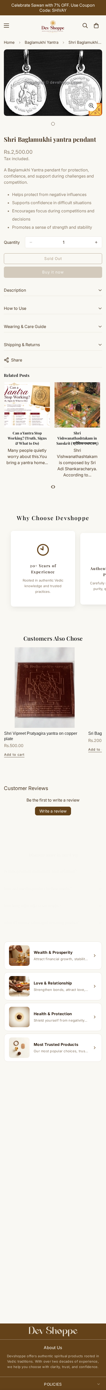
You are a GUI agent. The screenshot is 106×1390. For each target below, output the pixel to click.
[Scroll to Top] (97, 1363)
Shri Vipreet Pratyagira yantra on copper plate (40, 736)
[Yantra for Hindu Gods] (78, 405)
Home (9, 42)
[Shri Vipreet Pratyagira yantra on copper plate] (44, 687)
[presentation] (52, 486)
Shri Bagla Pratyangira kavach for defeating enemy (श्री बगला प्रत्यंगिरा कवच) (28, 441)
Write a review (53, 811)
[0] (96, 25)
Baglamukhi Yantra (41, 42)
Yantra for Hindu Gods (77, 433)
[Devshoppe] (53, 25)
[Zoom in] (91, 105)
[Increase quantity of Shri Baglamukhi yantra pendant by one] (96, 242)
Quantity (12, 242)
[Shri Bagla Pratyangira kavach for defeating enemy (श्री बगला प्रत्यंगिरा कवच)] (27, 405)
